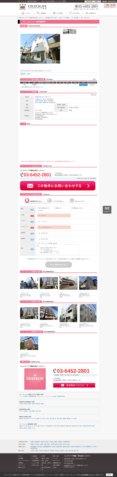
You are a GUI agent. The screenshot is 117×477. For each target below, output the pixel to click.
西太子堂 (89, 426)
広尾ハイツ (62, 293)
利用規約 (30, 259)
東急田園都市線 (47, 446)
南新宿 (64, 418)
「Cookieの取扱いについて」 (87, 474)
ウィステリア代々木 (25, 353)
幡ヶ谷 (54, 418)
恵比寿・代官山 (45, 458)
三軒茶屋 (84, 426)
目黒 (66, 450)
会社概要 (21, 458)
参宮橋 (68, 418)
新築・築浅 (56, 456)
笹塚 (58, 418)
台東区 (21, 403)
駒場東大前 (45, 102)
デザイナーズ (56, 460)
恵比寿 (21, 418)
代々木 (21, 411)
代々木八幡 (73, 418)
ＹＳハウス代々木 (83, 323)
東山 (48, 444)
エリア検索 (35, 458)
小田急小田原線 (39, 100)
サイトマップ (22, 465)
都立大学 (76, 450)
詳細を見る (83, 84)
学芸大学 (57, 450)
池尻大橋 (62, 426)
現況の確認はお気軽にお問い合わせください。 (33, 87)
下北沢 (41, 426)
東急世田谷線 (34, 448)
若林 (93, 426)
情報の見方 (93, 94)
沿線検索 (34, 456)
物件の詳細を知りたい (44, 208)
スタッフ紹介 (35, 463)
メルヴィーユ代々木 (25, 293)
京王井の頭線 (38, 102)
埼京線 (72, 446)
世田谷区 (38, 403)
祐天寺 (60, 444)
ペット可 (55, 458)
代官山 (47, 418)
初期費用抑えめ (57, 463)
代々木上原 (43, 99)
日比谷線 (39, 446)
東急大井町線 (66, 446)
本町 (40, 411)
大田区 (33, 403)
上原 (43, 97)
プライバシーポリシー (40, 259)
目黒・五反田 (45, 460)
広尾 (37, 411)
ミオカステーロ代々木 (45, 293)
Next (59, 48)
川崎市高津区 (66, 441)
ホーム (20, 456)
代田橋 (67, 426)
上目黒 (41, 444)
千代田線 (37, 99)
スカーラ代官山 (44, 323)
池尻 (45, 444)
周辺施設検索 (35, 460)
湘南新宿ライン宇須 (80, 446)
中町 (68, 444)
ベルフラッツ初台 (63, 323)
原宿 (27, 418)
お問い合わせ (35, 465)
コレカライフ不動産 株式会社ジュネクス (77, 456)
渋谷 (25, 418)
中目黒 (29, 428)
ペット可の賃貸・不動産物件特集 (28, 396)
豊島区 (42, 403)
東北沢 (45, 100)
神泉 (61, 418)
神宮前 (33, 411)
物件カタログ (22, 467)
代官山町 (26, 411)
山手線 (53, 446)
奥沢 (56, 444)
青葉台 (32, 444)
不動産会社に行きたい (78, 208)
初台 (51, 418)
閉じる (109, 474)
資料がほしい (59, 208)
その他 (40, 210)
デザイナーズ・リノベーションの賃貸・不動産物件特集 (51, 396)
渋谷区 (40, 97)
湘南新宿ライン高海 (91, 446)
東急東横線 (33, 446)
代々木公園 (36, 418)
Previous (21, 48)
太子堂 (64, 444)
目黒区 (29, 403)
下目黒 (52, 444)
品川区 (25, 403)
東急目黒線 (59, 446)
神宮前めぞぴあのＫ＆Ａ (84, 293)
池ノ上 (31, 426)
